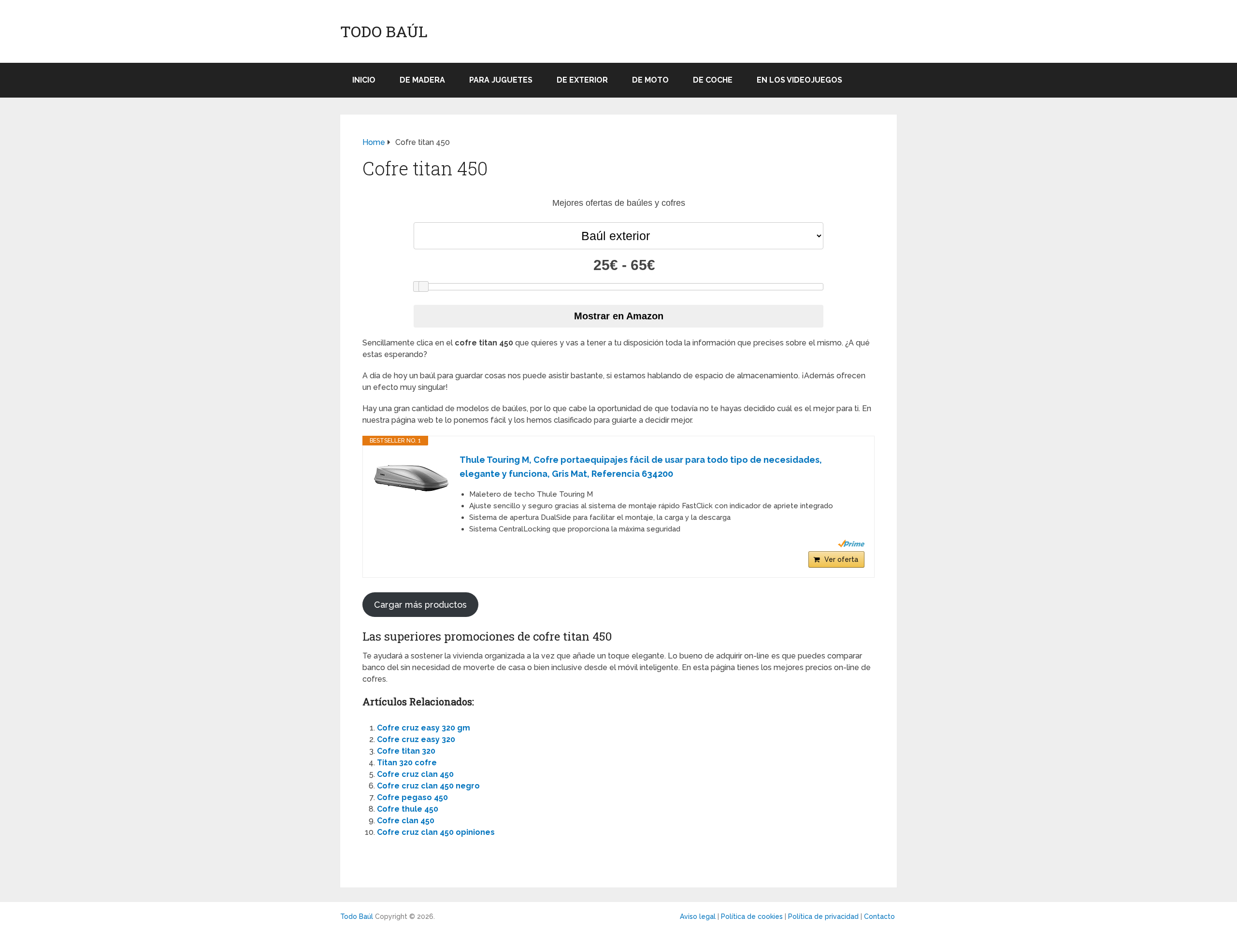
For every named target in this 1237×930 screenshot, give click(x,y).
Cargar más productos (420, 605)
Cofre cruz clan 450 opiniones (436, 832)
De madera (422, 80)
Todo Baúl (384, 31)
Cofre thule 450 (407, 809)
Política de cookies (752, 916)
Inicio (363, 80)
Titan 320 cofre (407, 762)
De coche (713, 80)
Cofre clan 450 (405, 820)
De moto (650, 80)
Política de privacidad (823, 916)
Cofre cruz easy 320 (416, 739)
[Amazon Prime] (851, 543)
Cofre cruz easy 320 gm (423, 727)
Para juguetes (500, 80)
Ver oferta (841, 559)
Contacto (879, 916)
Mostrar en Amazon (618, 316)
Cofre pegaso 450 (412, 797)
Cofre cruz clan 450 (415, 774)
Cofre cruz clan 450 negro (428, 785)
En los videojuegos (799, 80)
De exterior (582, 80)
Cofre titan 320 (406, 751)
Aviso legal (698, 916)
